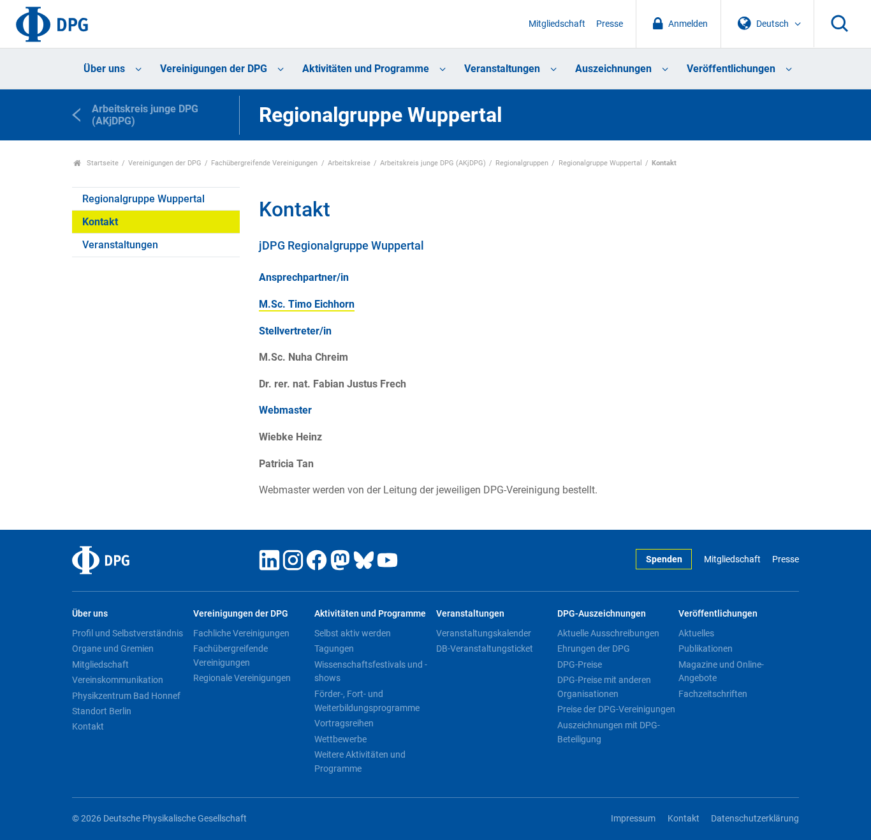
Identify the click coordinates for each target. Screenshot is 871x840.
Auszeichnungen (613, 69)
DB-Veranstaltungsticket (484, 648)
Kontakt (100, 222)
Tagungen (334, 648)
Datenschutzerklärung (755, 818)
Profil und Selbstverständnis (127, 633)
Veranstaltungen (502, 69)
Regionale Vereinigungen (242, 678)
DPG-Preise (579, 664)
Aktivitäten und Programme (365, 69)
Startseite (102, 163)
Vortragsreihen (344, 723)
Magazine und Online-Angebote (721, 671)
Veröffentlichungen (731, 69)
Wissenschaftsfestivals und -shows (370, 671)
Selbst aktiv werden (352, 633)
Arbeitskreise (349, 163)
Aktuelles (696, 633)
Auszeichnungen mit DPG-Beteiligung (608, 732)
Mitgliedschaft (557, 24)
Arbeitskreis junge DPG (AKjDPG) (433, 163)
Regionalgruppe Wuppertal (600, 163)
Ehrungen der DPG (593, 648)
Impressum (633, 818)
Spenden (664, 559)
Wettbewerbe (340, 739)
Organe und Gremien (113, 648)
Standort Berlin (101, 711)
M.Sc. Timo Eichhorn (307, 304)
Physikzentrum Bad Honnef (126, 696)
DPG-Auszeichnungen (601, 613)
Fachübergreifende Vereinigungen (264, 163)
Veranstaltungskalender (483, 633)
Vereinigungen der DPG (213, 69)
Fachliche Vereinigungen (241, 633)
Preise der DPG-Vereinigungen (616, 709)
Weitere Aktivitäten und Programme (360, 761)
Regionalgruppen (521, 163)
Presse (609, 24)
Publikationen (705, 648)
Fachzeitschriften (712, 694)
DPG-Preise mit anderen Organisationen (604, 687)
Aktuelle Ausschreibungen (608, 633)
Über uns (104, 69)
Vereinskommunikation (117, 680)
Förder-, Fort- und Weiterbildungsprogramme (367, 701)
